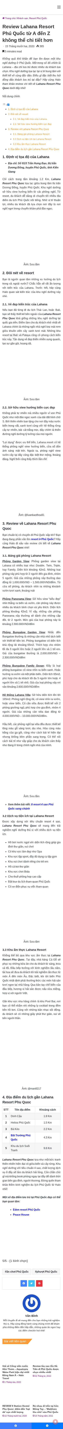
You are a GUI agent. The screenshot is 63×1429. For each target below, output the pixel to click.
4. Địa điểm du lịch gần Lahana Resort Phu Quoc (33, 149)
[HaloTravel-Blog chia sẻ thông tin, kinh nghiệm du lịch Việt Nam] (31, 7)
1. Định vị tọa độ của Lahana (23, 109)
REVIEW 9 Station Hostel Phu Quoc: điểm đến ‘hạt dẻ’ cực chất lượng (16, 1409)
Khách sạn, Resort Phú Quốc (32, 18)
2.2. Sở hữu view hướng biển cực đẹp (32, 124)
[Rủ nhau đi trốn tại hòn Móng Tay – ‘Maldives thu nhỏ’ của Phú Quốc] (47, 1395)
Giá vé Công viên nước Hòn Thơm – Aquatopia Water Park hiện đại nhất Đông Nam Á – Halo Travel (15, 1372)
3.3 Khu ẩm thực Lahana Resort (29, 144)
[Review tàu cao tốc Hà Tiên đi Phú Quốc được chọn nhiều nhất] (47, 1355)
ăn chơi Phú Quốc (17, 1271)
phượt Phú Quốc (47, 1271)
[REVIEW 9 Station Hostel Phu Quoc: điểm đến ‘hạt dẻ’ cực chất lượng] (16, 1395)
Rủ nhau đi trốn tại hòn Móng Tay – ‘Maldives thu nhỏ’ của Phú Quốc (45, 1409)
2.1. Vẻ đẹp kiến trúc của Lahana (30, 119)
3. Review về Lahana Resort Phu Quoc (28, 129)
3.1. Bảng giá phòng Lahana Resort (31, 134)
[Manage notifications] (55, 1421)
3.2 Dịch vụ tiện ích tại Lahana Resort (32, 139)
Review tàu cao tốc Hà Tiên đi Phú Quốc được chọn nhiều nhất (46, 1369)
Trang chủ (10, 18)
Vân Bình (31, 1315)
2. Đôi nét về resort (18, 114)
